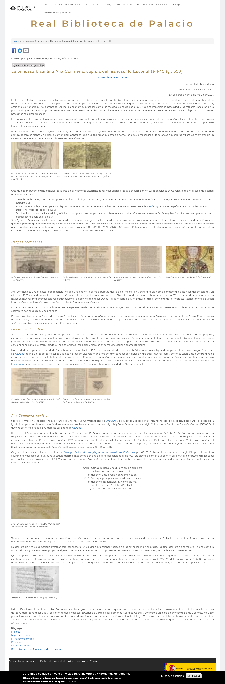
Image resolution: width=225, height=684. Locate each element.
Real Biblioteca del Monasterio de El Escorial (36, 649)
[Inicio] (22, 11)
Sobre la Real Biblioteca (67, 4)
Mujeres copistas (20, 635)
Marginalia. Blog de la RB (57, 13)
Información (91, 4)
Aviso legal (32, 661)
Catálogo (107, 4)
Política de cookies (77, 661)
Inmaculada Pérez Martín (112, 77)
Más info (71, 681)
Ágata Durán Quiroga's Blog (28, 65)
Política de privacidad (52, 661)
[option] (112, 165)
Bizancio (16, 642)
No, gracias (193, 675)
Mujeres (15, 631)
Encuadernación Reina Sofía (152, 4)
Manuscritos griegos (22, 638)
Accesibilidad (16, 661)
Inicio (46, 4)
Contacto (95, 661)
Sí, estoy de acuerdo (172, 675)
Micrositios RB (124, 4)
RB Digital (177, 4)
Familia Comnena (21, 645)
